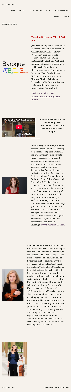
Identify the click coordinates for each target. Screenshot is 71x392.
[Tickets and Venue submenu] (68, 10)
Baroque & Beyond (9, 4)
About (21, 10)
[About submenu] (23, 10)
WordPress (64, 387)
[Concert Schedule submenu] (41, 10)
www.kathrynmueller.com (53, 224)
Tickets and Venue (61, 10)
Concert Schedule (34, 10)
